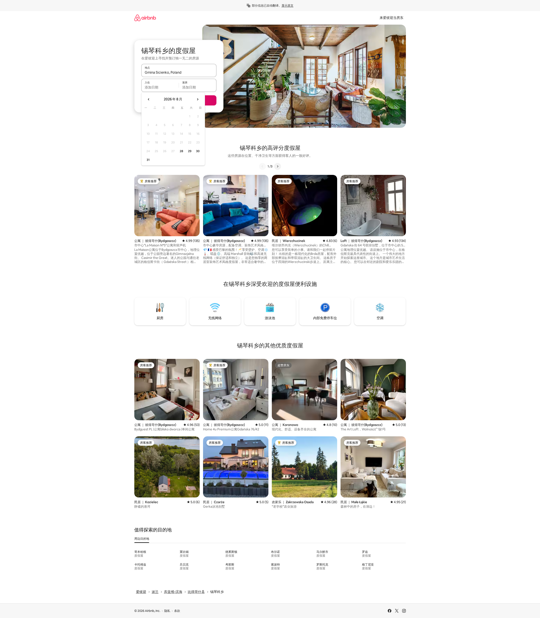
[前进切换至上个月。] (148, 99)
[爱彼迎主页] (145, 17)
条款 (177, 611)
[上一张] (262, 166)
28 (181, 151)
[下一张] (277, 166)
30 (198, 151)
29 (189, 151)
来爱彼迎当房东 (391, 17)
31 (148, 160)
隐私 (167, 611)
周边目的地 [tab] (141, 539)
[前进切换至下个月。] (197, 99)
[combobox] (179, 72)
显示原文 (287, 5)
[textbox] (160, 87)
